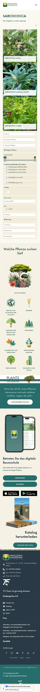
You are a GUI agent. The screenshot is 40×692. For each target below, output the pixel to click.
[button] (36, 5)
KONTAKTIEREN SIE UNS (20, 402)
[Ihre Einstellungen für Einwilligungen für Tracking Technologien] (3, 688)
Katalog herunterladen (26, 534)
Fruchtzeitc (7, 215)
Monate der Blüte (9, 201)
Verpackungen (8, 236)
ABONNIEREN (20, 478)
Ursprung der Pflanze (10, 139)
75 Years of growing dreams (16, 590)
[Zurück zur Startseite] (10, 5)
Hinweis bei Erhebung (10, 690)
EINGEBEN (20, 484)
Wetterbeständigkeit (9, 145)
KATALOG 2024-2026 (25, 545)
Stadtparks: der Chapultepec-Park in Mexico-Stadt (18, 636)
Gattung (6, 134)
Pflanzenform (8, 230)
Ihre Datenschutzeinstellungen (19, 686)
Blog (5, 618)
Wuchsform (7, 225)
